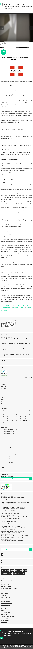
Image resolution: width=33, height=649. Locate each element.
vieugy (10, 573)
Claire (2, 338)
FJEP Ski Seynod (4, 618)
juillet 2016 (3, 397)
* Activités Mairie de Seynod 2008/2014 (11, 435)
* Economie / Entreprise (8, 445)
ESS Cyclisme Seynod (5, 612)
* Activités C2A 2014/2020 (8, 433)
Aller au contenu (4, 1)
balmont (12, 570)
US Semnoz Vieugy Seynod (7, 601)
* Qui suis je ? (5, 451)
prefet (9, 308)
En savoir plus (9, 647)
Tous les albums (28, 377)
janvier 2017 (4, 393)
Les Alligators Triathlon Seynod (7, 616)
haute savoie (14, 308)
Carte (2, 467)
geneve (6, 308)
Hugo (2, 354)
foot (21, 570)
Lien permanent (5, 305)
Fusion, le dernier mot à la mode (14, 57)
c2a (2, 570)
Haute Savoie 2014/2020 (8, 462)
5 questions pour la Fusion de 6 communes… (12, 540)
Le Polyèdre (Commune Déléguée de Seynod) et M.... (14, 507)
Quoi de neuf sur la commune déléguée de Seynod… (14, 516)
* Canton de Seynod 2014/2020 (9, 443)
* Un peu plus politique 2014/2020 (10, 458)
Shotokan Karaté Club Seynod (7, 608)
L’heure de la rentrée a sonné (8, 521)
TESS (2, 599)
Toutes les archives (5, 403)
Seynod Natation (4, 614)
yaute (18, 308)
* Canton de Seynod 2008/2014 (9, 441)
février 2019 (3, 384)
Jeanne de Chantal (5, 348)
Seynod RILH (4, 622)
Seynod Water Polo (5, 620)
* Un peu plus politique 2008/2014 (10, 456)
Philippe (3, 343)
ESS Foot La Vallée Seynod (6, 603)
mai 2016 (3, 401)
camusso (7, 570)
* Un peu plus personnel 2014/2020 (10, 454)
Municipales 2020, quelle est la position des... (17, 338)
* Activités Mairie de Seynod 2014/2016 (11, 437)
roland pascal (23, 308)
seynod (25, 570)
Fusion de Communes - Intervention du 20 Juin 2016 (14, 536)
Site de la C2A (4, 582)
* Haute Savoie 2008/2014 (8, 449)
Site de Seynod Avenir (5, 584)
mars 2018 (3, 388)
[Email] (2, 554)
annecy (16, 570)
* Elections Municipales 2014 (9, 447)
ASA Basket (3, 610)
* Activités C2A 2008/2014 (8, 431)
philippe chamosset (17, 573)
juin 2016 (3, 399)
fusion (28, 307)
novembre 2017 (4, 390)
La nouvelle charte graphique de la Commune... (18, 343)
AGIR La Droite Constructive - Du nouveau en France (15, 502)
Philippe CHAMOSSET (15, 4)
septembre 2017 (4, 392)
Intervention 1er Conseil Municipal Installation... (13, 526)
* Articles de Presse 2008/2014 (9, 439)
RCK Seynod (3, 595)
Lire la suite (3, 362)
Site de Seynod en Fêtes (6, 586)
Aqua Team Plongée (5, 605)
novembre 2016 (4, 395)
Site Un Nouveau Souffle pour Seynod (9, 588)
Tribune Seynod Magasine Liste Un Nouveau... (17, 354)
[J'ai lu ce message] (31, 645)
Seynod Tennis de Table (6, 597)
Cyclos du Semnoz (5, 606)
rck (23, 573)
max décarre (4, 573)
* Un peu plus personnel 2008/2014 (10, 452)
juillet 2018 (3, 386)
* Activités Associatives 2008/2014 (10, 429)
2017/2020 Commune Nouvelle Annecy (11, 460)
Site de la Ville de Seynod (6, 580)
